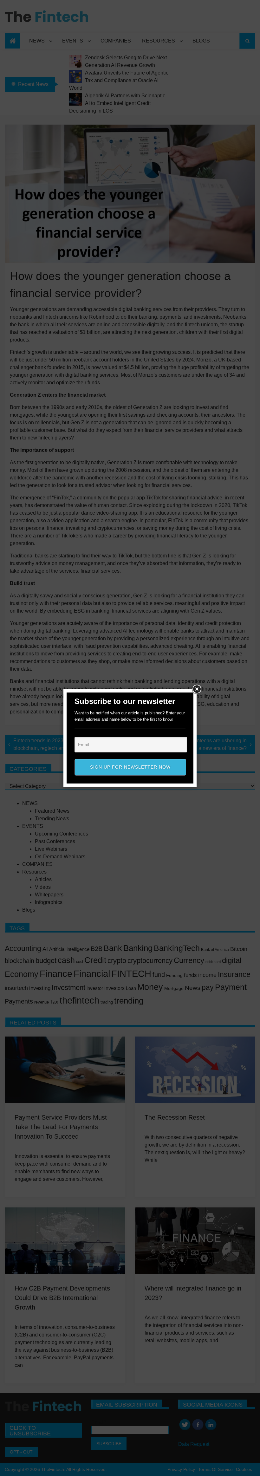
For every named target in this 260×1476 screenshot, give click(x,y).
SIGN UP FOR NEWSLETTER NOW (130, 767)
